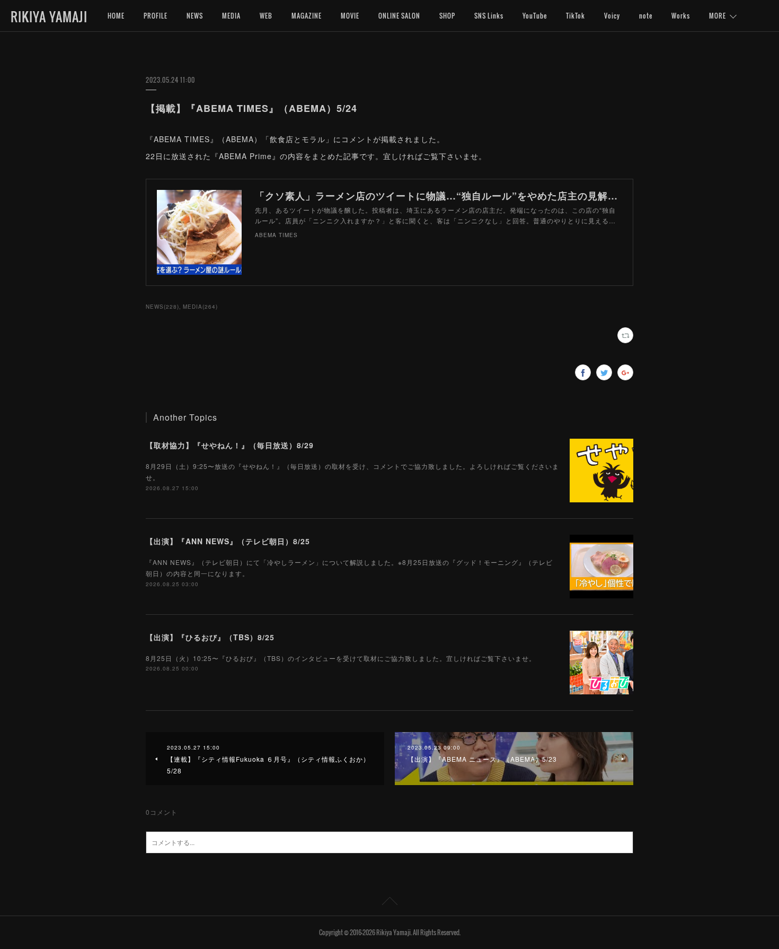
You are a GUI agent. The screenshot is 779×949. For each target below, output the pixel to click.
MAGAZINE (306, 15)
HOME (116, 15)
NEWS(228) (162, 306)
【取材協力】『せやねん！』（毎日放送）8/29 (230, 445)
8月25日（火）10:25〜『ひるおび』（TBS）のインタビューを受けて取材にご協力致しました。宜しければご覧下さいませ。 (341, 658)
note (645, 15)
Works (680, 15)
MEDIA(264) (200, 306)
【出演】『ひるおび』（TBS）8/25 (210, 637)
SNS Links (488, 15)
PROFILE (155, 15)
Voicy (612, 15)
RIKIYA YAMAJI (49, 16)
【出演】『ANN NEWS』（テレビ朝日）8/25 (228, 541)
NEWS (195, 15)
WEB (266, 15)
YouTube (535, 15)
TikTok (575, 15)
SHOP (447, 15)
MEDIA (231, 15)
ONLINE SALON (399, 15)
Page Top (389, 903)
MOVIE (350, 15)
